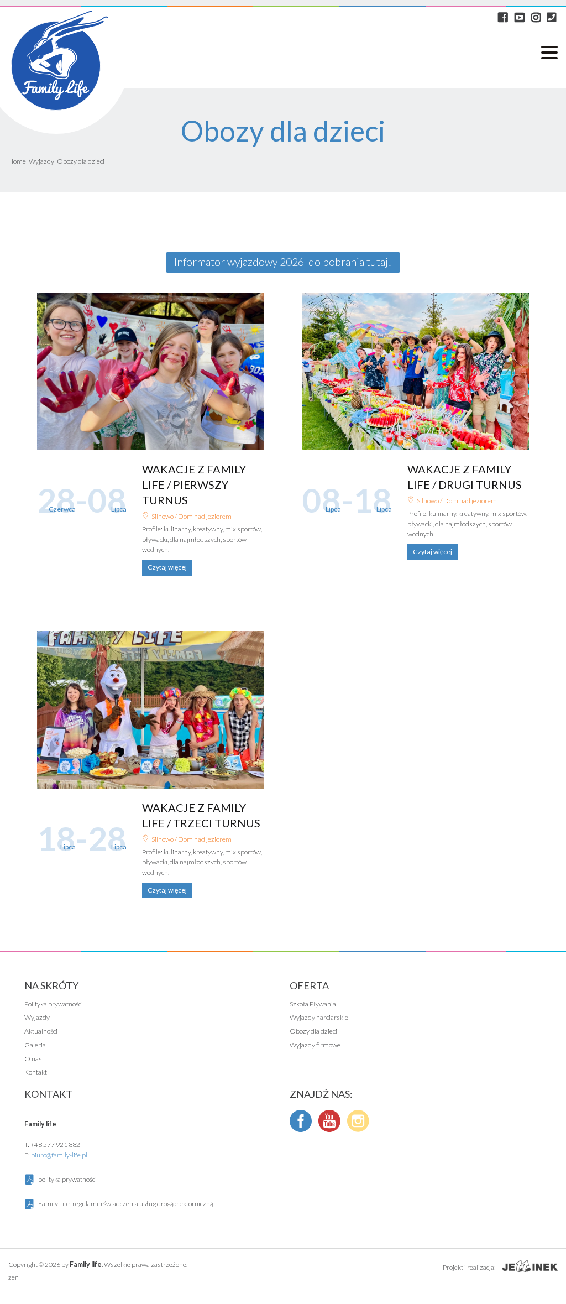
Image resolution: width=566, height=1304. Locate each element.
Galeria (35, 1045)
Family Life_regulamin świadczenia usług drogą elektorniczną (125, 1203)
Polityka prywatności (53, 1004)
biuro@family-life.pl (59, 1155)
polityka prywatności (67, 1179)
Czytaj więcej (167, 567)
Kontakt (35, 1072)
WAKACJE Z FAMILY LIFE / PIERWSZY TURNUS (150, 371)
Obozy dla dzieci (313, 1031)
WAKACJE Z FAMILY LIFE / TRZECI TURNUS (150, 710)
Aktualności (40, 1031)
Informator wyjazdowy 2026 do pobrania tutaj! (283, 261)
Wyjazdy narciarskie (319, 1017)
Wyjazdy (37, 1017)
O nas (33, 1059)
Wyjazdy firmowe (315, 1045)
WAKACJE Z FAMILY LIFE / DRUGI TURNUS (415, 371)
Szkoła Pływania (313, 1004)
